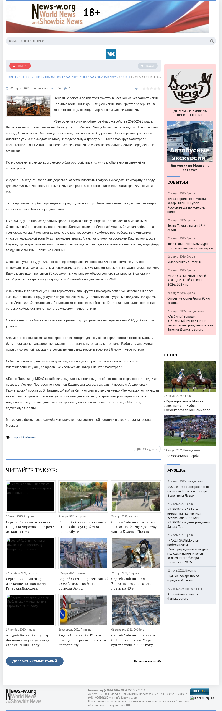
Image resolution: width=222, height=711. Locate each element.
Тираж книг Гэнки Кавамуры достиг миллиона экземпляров (190, 245)
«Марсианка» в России (184, 262)
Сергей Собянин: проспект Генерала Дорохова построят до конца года (30, 527)
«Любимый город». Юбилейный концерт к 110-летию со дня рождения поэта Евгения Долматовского (190, 323)
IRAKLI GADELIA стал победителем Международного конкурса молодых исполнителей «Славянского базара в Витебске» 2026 (187, 551)
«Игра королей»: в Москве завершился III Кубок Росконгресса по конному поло (187, 205)
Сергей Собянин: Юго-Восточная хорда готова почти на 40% (131, 583)
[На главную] (57, 14)
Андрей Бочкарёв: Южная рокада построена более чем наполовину (82, 640)
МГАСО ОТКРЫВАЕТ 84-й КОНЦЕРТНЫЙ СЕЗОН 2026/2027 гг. (186, 280)
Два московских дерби (181, 455)
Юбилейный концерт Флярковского (182, 596)
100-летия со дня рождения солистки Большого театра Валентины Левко (188, 490)
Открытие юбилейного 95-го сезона (188, 300)
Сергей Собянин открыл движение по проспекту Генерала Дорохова (26, 583)
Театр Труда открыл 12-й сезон (186, 227)
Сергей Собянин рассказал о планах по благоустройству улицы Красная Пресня (134, 527)
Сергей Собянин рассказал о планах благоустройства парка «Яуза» (82, 527)
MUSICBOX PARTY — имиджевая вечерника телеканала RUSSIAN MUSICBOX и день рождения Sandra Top (188, 518)
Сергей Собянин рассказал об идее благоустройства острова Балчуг (83, 583)
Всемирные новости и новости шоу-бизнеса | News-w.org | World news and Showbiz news (62, 77)
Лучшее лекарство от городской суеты (183, 578)
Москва (125, 77)
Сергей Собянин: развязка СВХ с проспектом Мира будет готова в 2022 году (133, 640)
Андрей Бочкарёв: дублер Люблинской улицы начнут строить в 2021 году (28, 640)
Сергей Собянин (24, 437)
